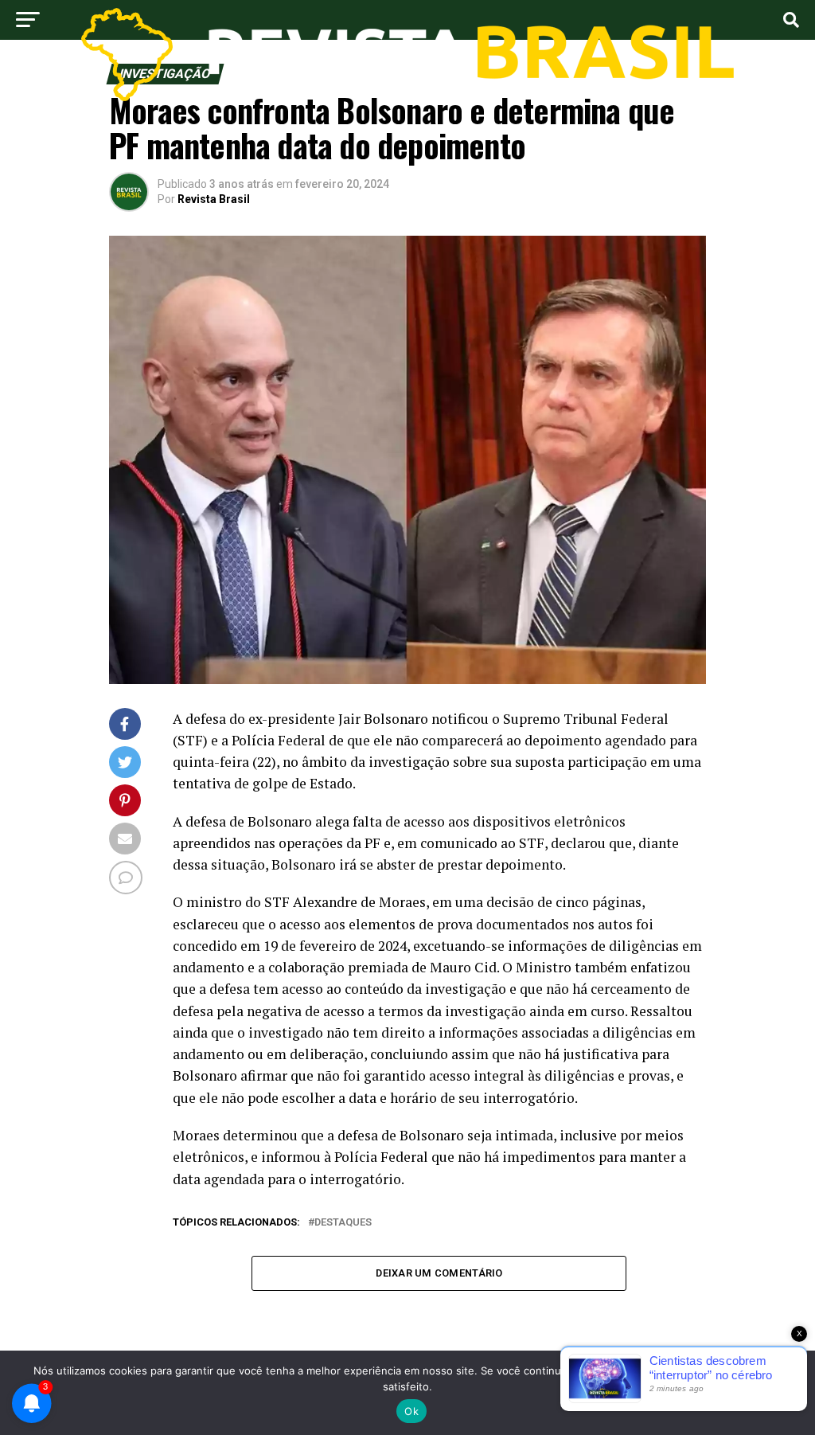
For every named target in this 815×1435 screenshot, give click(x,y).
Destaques (343, 1223)
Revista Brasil (213, 199)
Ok (411, 1411)
